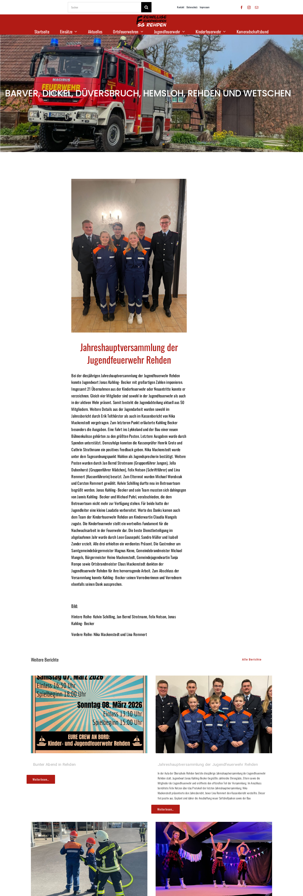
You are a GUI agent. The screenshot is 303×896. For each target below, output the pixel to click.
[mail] (256, 7)
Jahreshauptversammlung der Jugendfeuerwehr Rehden (208, 764)
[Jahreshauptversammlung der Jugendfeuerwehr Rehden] (214, 679)
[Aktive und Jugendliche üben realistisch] (89, 825)
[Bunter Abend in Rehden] (89, 679)
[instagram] (249, 7)
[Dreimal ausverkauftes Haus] (214, 825)
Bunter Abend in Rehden (54, 764)
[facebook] (241, 7)
